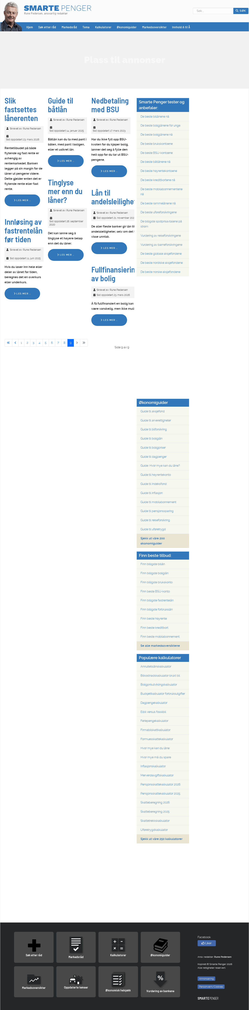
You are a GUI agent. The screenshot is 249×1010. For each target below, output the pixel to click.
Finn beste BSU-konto (155, 591)
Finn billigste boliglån (154, 573)
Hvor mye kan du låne (155, 748)
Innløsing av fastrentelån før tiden (23, 230)
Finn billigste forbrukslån (157, 609)
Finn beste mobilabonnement (160, 636)
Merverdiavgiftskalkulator (157, 775)
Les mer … (23, 200)
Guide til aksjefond (153, 411)
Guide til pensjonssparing (157, 511)
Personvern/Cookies (211, 986)
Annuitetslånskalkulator (156, 666)
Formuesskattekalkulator (157, 739)
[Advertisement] (124, 59)
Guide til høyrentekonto (156, 474)
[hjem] (11, 16)
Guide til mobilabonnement (158, 502)
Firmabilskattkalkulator (155, 730)
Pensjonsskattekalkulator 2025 (160, 793)
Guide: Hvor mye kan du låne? (160, 465)
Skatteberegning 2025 (155, 811)
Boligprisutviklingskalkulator (159, 684)
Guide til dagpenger (154, 456)
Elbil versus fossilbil (153, 712)
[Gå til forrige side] (15, 343)
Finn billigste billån (153, 564)
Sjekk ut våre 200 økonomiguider (153, 541)
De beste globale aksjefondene (161, 253)
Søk (242, 10)
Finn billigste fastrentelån (157, 600)
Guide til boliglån (151, 438)
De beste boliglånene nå (157, 134)
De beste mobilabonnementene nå (161, 191)
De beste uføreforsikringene (159, 212)
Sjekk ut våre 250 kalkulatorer (161, 839)
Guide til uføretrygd (153, 529)
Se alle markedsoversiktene (160, 645)
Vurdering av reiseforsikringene (161, 235)
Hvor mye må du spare (156, 757)
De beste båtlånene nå (155, 162)
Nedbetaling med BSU (110, 105)
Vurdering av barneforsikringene (161, 244)
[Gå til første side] (8, 343)
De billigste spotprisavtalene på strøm (161, 224)
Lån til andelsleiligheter (117, 197)
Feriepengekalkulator (154, 721)
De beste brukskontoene (157, 143)
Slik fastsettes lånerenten (21, 109)
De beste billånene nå (155, 116)
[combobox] (213, 11)
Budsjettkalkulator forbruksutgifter (163, 693)
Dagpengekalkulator (154, 703)
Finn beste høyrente (154, 618)
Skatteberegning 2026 (155, 802)
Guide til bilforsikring (154, 429)
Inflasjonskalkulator (153, 766)
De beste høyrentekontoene (159, 171)
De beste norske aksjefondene (160, 272)
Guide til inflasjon (152, 493)
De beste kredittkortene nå (158, 180)
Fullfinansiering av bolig (115, 274)
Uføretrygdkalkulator (154, 830)
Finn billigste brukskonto (156, 582)
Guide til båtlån (60, 105)
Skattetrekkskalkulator (155, 820)
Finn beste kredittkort (154, 627)
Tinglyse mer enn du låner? (65, 191)
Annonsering (206, 978)
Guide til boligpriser (153, 447)
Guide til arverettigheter (156, 420)
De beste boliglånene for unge (160, 125)
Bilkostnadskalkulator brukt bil (160, 675)
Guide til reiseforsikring (155, 520)
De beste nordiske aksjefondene (162, 262)
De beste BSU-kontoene (157, 153)
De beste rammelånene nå (158, 203)
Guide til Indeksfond (154, 484)
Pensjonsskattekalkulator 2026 (160, 784)
